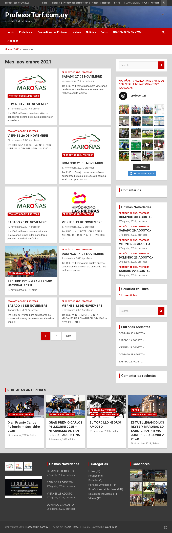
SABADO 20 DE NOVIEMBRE (28, 222)
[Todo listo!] (147, 121)
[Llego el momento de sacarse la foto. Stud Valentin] (147, 156)
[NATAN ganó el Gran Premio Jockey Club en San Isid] (147, 133)
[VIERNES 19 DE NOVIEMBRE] (85, 202)
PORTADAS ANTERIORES (26, 390)
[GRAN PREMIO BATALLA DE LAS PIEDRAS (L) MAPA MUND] (124, 109)
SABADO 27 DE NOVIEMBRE (82, 76)
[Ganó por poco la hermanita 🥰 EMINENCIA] (136, 133)
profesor (35, 108)
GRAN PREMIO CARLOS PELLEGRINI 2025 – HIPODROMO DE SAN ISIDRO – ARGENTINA (65, 429)
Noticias (106, 3)
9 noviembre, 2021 (71, 258)
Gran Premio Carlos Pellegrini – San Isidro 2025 (24, 427)
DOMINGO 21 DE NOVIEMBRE (83, 163)
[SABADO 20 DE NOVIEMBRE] (31, 202)
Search (161, 65)
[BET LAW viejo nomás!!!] (159, 156)
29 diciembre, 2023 (100, 431)
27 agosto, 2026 (127, 221)
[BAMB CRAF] (124, 145)
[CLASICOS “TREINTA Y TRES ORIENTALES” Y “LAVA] (136, 109)
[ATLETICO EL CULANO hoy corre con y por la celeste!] (124, 156)
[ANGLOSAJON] (136, 156)
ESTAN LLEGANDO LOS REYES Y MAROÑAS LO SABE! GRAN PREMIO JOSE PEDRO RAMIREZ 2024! (147, 431)
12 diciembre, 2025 (18, 435)
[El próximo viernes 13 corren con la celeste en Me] (159, 109)
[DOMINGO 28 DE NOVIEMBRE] (31, 84)
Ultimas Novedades (136, 207)
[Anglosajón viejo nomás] (159, 145)
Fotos (117, 3)
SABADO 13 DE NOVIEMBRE (28, 306)
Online (128, 295)
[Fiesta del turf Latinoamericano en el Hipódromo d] (159, 121)
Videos (95, 3)
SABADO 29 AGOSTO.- (135, 230)
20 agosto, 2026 (127, 261)
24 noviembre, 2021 (18, 108)
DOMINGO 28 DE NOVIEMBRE (29, 104)
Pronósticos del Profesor (75, 3)
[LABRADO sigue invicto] (159, 133)
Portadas (55, 3)
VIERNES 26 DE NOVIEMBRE (28, 135)
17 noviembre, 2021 (72, 167)
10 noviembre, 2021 (18, 290)
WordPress (111, 526)
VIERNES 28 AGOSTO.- (135, 244)
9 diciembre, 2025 (58, 439)
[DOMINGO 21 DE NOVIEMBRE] (85, 143)
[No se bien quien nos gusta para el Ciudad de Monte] (136, 121)
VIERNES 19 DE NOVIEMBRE (82, 222)
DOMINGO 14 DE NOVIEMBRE (83, 254)
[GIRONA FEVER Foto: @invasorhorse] (147, 109)
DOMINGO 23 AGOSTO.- (136, 257)
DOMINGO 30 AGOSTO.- (136, 217)
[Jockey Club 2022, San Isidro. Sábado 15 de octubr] (147, 145)
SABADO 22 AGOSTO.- (135, 271)
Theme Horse (71, 526)
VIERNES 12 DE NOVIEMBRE (82, 306)
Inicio (44, 3)
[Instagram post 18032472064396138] (136, 145)
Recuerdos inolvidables (104, 414)
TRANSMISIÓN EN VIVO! (135, 3)
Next (68, 335)
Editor (34, 290)
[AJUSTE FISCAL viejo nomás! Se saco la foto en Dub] (124, 133)
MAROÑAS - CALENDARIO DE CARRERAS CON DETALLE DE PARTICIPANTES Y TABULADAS (141, 84)
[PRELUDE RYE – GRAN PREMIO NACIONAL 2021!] (31, 261)
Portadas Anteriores (21, 273)
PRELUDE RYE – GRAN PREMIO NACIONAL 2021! (30, 283)
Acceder (155, 3)
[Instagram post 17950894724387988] (124, 121)
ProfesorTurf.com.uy (36, 15)
